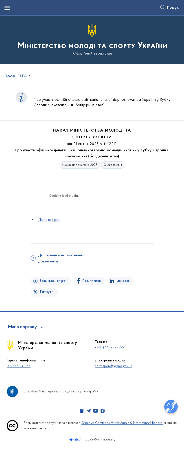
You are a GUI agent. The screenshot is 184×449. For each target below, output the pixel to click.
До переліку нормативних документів (61, 258)
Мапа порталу (22, 327)
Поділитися (91, 281)
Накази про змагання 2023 (79, 165)
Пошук (173, 8)
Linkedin (122, 281)
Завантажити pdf (53, 281)
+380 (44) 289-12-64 (110, 347)
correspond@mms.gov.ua (113, 366)
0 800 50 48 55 (19, 366)
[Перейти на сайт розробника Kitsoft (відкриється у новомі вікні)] (76, 439)
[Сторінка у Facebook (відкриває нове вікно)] (81, 411)
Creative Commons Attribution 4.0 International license (122, 423)
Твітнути (46, 292)
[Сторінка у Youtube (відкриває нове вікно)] (95, 411)
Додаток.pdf (49, 220)
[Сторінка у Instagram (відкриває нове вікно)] (102, 411)
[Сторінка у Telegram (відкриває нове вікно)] (88, 411)
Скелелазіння (113, 165)
